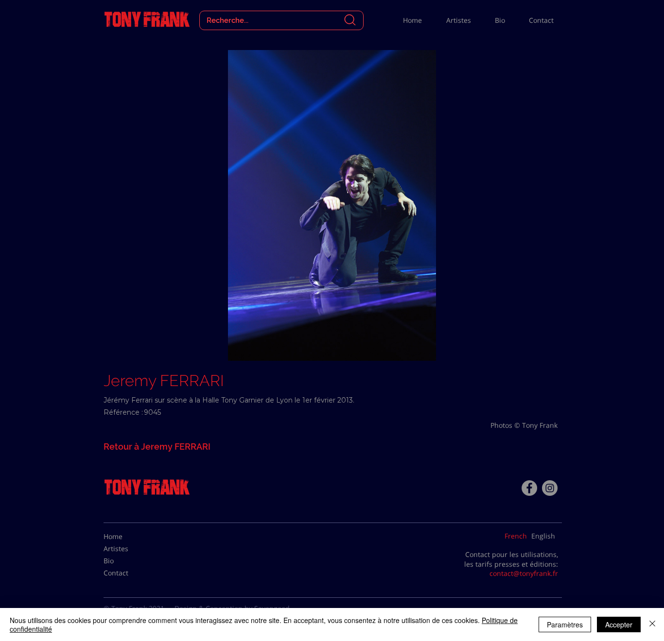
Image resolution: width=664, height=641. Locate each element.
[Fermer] (652, 624)
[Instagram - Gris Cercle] (550, 488)
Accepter (618, 624)
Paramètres (565, 624)
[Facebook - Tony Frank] (529, 488)
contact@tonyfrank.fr (523, 573)
